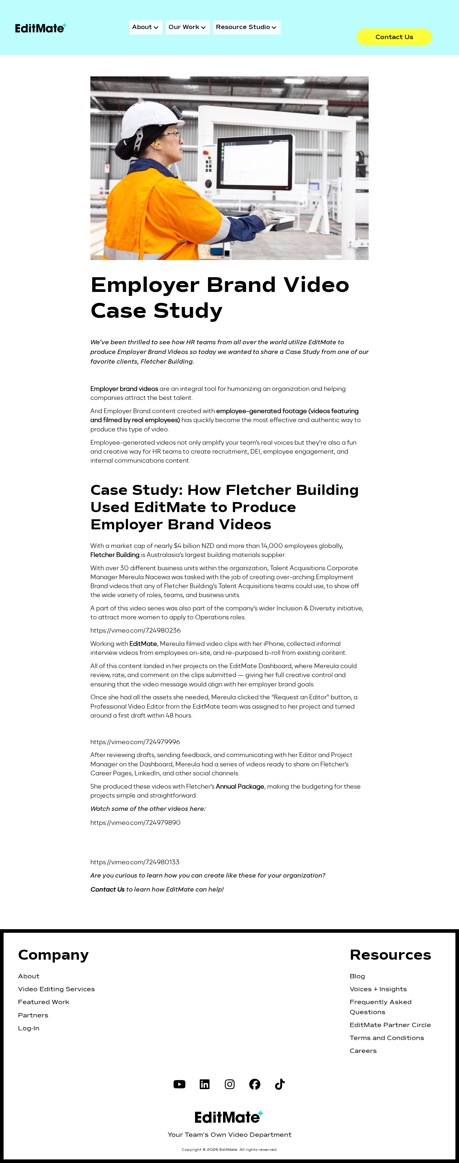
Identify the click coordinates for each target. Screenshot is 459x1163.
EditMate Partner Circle (390, 1025)
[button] (394, 37)
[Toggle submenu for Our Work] (203, 27)
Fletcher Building (114, 554)
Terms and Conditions (387, 1038)
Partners (33, 1015)
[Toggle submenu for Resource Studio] (274, 27)
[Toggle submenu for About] (156, 27)
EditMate (143, 643)
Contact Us (107, 890)
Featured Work (44, 1002)
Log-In (28, 1028)
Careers (363, 1051)
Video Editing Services (56, 989)
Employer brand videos (124, 388)
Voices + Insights (378, 989)
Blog (357, 976)
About (28, 976)
